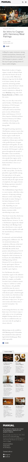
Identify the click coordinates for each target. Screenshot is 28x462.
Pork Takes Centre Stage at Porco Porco (19, 364)
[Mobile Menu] (25, 2)
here (18, 436)
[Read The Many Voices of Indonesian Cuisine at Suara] (20, 401)
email (9, 441)
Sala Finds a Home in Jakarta (20, 385)
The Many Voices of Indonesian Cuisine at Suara (20, 408)
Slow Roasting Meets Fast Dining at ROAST (8, 386)
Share (7, 46)
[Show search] (22, 2)
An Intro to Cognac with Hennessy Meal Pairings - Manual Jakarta (6, 1)
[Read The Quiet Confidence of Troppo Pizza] (8, 401)
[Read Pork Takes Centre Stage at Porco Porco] (20, 358)
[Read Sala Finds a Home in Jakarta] (20, 379)
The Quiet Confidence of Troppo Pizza (7, 408)
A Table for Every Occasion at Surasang (8, 364)
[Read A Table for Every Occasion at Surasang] (8, 358)
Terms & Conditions (8, 443)
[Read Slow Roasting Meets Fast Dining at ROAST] (8, 379)
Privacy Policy (6, 445)
